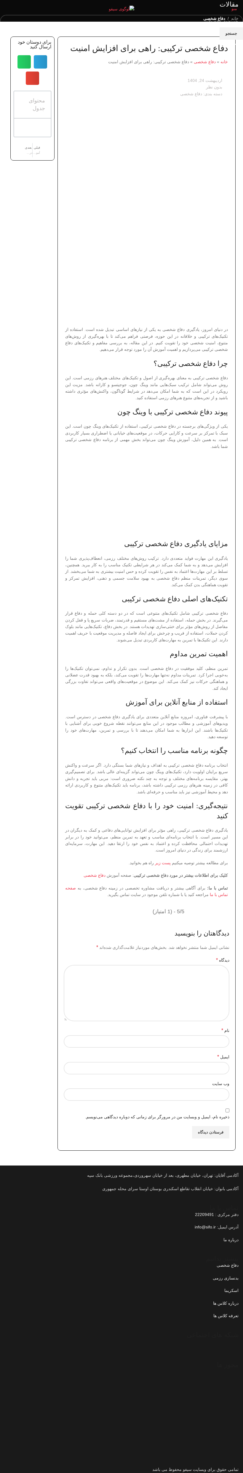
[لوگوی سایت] (121, 8)
